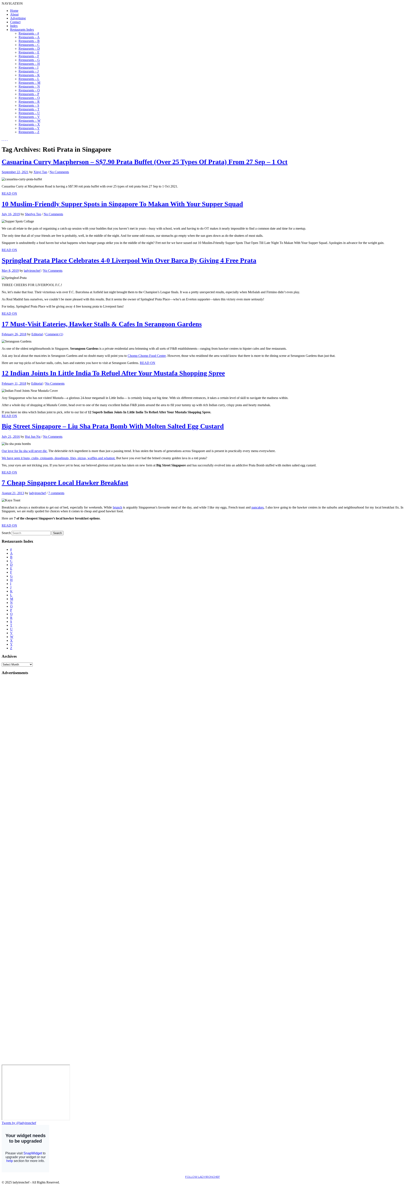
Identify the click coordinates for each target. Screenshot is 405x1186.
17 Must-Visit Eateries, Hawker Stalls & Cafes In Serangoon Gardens (102, 324)
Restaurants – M (29, 82)
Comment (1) (54, 334)
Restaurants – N (29, 86)
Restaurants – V (29, 117)
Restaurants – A (29, 37)
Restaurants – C (29, 45)
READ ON (9, 193)
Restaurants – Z (29, 132)
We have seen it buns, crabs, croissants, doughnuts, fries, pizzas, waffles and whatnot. (58, 458)
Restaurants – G (29, 60)
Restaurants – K (29, 75)
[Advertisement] (18, 742)
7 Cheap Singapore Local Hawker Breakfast (65, 482)
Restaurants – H (29, 64)
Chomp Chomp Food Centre (147, 355)
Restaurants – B (29, 41)
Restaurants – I (28, 67)
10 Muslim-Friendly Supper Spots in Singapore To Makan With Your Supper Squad (122, 204)
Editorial (37, 334)
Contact (15, 22)
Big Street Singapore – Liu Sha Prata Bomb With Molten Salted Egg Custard (113, 426)
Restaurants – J (29, 71)
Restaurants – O (29, 90)
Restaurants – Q (29, 98)
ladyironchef (32, 270)
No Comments (59, 172)
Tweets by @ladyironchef (19, 1123)
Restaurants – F (29, 56)
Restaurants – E (29, 52)
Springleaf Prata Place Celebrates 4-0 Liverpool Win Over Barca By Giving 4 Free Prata (129, 260)
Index (14, 26)
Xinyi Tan (40, 172)
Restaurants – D (29, 48)
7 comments (56, 493)
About (14, 14)
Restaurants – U (29, 113)
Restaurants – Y (29, 128)
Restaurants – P (29, 94)
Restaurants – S (29, 105)
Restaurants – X (29, 124)
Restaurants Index (22, 29)
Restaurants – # (29, 33)
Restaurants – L (29, 79)
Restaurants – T (29, 109)
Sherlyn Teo (33, 214)
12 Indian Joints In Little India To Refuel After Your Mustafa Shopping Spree (113, 373)
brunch (117, 507)
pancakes (257, 507)
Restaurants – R (29, 101)
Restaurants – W (29, 120)
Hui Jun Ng (32, 436)
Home (14, 10)
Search (6, 533)
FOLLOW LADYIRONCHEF (202, 1176)
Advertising (18, 18)
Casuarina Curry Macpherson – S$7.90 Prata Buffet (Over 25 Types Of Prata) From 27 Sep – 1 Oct (145, 162)
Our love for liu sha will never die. (24, 451)
